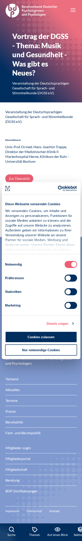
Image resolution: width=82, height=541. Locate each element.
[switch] (71, 278)
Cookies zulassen (41, 337)
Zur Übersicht (19, 178)
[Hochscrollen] (74, 508)
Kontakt (54, 511)
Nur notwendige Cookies (41, 350)
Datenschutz (34, 511)
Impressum (12, 511)
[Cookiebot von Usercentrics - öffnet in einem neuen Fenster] (58, 188)
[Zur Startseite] (31, 10)
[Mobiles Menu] (73, 10)
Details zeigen (57, 323)
